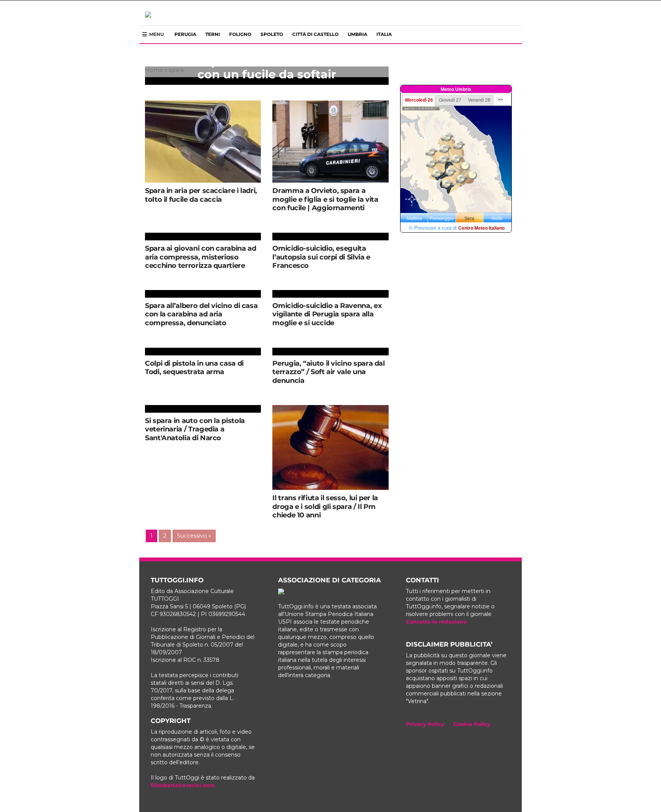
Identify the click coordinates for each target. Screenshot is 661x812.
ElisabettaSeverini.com (183, 785)
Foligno (240, 34)
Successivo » (194, 535)
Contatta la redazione (436, 621)
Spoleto (271, 34)
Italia (384, 34)
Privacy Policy (425, 724)
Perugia (185, 34)
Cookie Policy (471, 724)
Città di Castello (315, 34)
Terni (212, 34)
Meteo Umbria (456, 89)
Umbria (357, 34)
